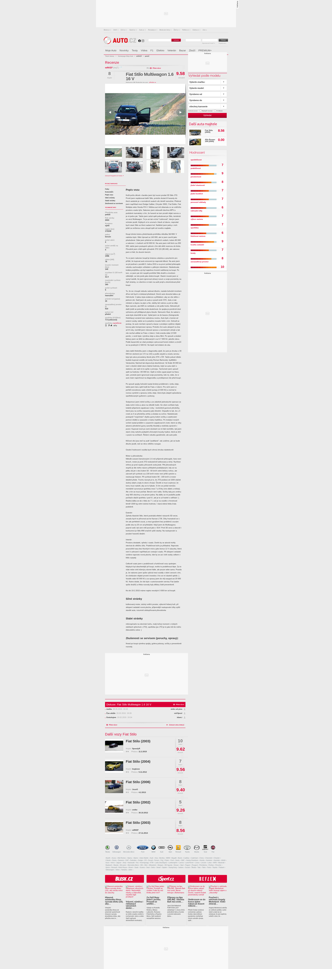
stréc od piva (176, 709)
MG (141, 865)
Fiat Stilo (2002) (138, 802)
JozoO (135, 789)
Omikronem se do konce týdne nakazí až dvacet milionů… (196, 902)
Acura (114, 858)
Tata (199, 867)
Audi (161, 852)
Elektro (160, 50)
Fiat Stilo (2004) (138, 761)
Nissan (176, 865)
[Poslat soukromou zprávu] (120, 68)
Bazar (182, 50)
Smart (158, 867)
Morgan (160, 865)
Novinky (124, 50)
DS (145, 860)
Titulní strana (109, 56)
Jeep (124, 863)
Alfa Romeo (121, 858)
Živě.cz (176, 30)
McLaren (123, 865)
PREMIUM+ (205, 50)
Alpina (129, 858)
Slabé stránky (110, 201)
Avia (156, 858)
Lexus (197, 863)
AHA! (115, 30)
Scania (142, 867)
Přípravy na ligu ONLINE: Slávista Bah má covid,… (175, 899)
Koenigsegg (144, 863)
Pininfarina (203, 865)
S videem (220, 111)
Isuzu (107, 863)
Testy (135, 50)
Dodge (140, 860)
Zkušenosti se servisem (114, 203)
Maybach (109, 865)
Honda (202, 860)
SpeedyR (136, 749)
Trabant (221, 867)
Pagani (187, 865)
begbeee (136, 769)
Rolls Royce (123, 867)
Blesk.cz (107, 30)
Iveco (113, 863)
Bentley (162, 858)
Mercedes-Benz (128, 852)
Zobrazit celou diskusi (176, 725)
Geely (177, 860)
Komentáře (109, 192)
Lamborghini (172, 863)
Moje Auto (110, 50)
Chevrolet (208, 858)
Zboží (192, 50)
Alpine (135, 858)
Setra (153, 867)
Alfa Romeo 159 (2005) (210, 140)
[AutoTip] (226, 50)
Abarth (108, 858)
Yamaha (124, 870)
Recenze (112, 62)
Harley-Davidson (192, 860)
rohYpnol (178, 713)
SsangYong (173, 867)
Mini (145, 865)
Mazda (196, 852)
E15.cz (123, 30)
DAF (127, 860)
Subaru (181, 867)
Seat (205, 852)
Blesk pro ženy (165, 30)
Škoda (107, 852)
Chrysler (217, 858)
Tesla (209, 867)
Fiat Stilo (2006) (138, 782)
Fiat (213, 852)
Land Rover (189, 863)
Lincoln (203, 863)
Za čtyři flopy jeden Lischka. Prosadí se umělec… (154, 900)
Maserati (221, 863)
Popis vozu (109, 195)
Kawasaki (131, 863)
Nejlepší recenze (207, 111)
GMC (183, 860)
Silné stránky (110, 198)
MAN (215, 863)
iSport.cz (132, 30)
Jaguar (118, 863)
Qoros (108, 867)
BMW (153, 852)
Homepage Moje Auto (125, 56)
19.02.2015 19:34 (119, 717)
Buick (180, 858)
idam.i (179, 717)
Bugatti (174, 858)
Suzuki (187, 867)
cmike (134, 810)
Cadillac (186, 858)
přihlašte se (152, 82)
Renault (178, 852)
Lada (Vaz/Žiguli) (161, 863)
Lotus (210, 863)
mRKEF (109, 67)
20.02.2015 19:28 (119, 713)
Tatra (204, 867)
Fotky (107, 189)
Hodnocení (196, 152)
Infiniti (223, 860)
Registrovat (222, 43)
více (204, 30)
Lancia (181, 863)
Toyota (187, 852)
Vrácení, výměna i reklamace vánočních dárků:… (134, 904)
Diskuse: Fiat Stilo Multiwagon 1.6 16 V (128, 704)
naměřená (117, 323)
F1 (151, 50)
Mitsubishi (152, 865)
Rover (131, 867)
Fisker (167, 860)
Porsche (218, 865)
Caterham (194, 858)
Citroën (108, 860)
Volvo (118, 870)
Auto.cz (141, 30)
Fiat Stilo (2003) (138, 741)
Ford (142, 852)
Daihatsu (133, 860)
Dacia (114, 860)
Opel (170, 852)
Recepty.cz (152, 30)
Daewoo (121, 860)
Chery (201, 858)
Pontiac (211, 865)
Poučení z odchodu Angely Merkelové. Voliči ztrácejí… (217, 900)
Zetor (130, 870)
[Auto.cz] (120, 43)
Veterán (171, 50)
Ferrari (156, 860)
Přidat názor (157, 68)
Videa (144, 50)
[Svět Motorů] (221, 50)
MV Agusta (168, 865)
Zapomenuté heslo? (208, 43)
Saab (136, 867)
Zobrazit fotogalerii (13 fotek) (114, 175)
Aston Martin (144, 858)
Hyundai (217, 860)
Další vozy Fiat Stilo (121, 734)
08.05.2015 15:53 (117, 709)
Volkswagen (116, 852)
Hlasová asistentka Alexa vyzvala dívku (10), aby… (114, 900)
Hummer (209, 860)
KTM (151, 863)
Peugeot (195, 865)
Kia (137, 863)
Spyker (164, 867)
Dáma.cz (196, 30)
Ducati (150, 860)
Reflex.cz (185, 30)
